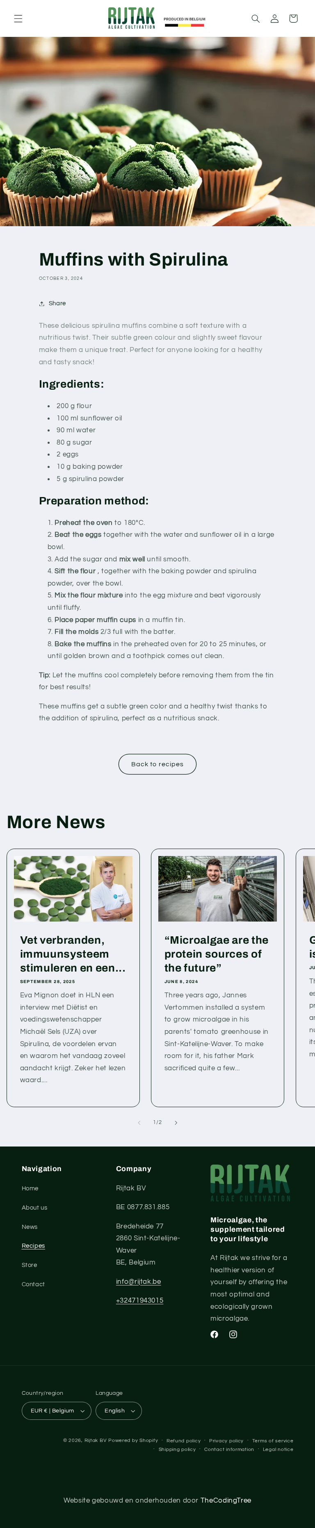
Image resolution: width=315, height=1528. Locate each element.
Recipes (33, 1246)
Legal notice (278, 1449)
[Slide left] (139, 1123)
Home (30, 1188)
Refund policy (184, 1441)
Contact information (229, 1449)
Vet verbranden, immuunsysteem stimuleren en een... (73, 954)
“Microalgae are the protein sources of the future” (216, 954)
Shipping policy (177, 1449)
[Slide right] (176, 1123)
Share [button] (57, 303)
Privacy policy (226, 1441)
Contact (33, 1284)
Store (29, 1265)
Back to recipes (157, 764)
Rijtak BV (95, 1440)
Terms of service (273, 1441)
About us (35, 1208)
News (30, 1227)
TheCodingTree (226, 1500)
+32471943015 (140, 1300)
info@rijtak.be (138, 1281)
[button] (18, 18)
